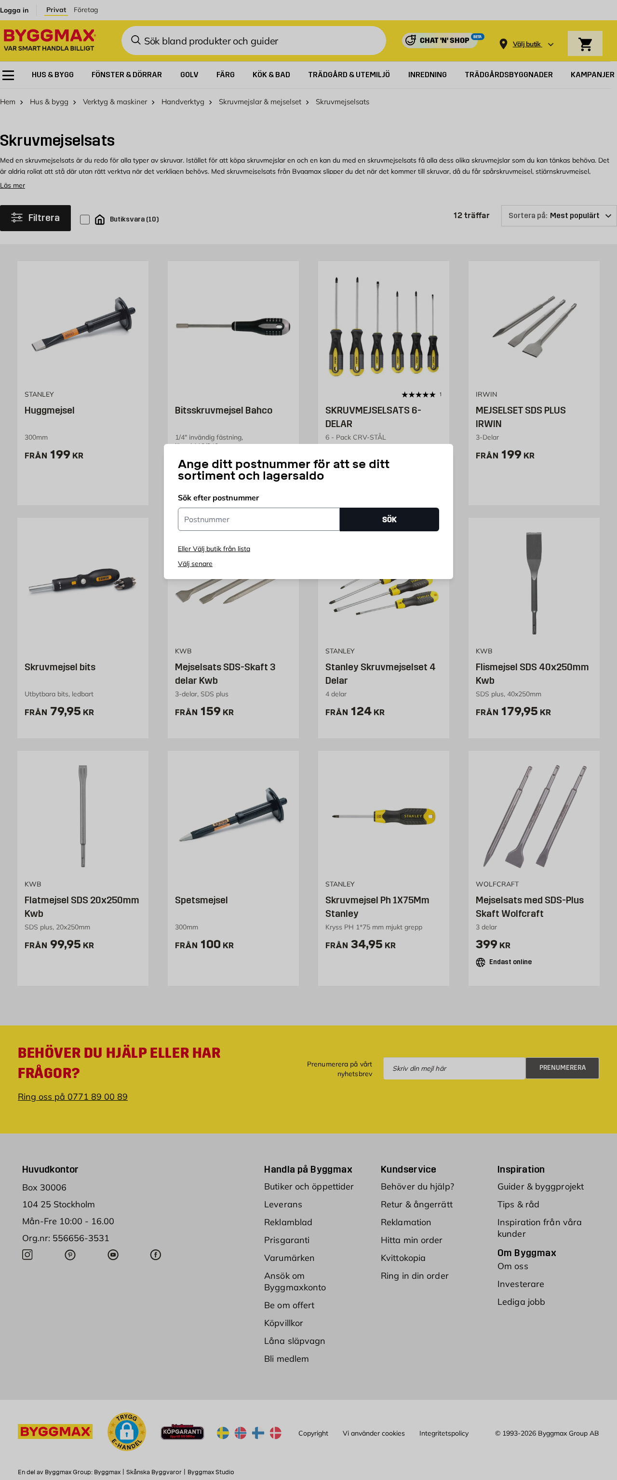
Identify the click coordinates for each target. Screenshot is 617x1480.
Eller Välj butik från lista (214, 548)
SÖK (389, 519)
